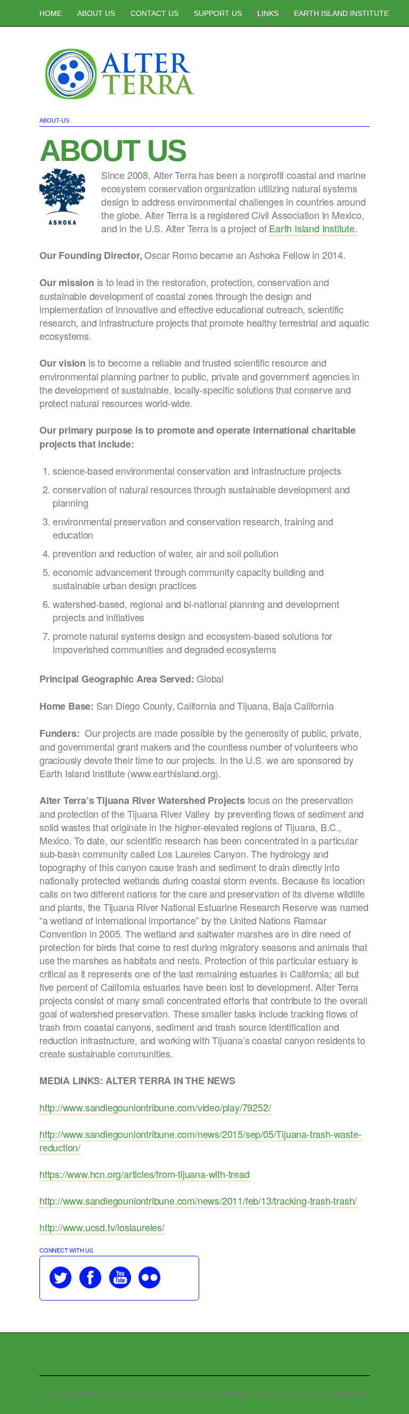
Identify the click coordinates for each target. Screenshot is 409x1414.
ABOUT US (96, 13)
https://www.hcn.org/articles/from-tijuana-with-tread (144, 1174)
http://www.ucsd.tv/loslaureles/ (102, 1227)
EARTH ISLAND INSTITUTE (341, 13)
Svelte (269, 1395)
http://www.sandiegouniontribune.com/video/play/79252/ (155, 1107)
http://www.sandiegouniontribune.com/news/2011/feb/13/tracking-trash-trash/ (198, 1200)
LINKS (268, 13)
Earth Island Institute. (313, 228)
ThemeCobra (347, 1395)
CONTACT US (154, 13)
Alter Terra (80, 1395)
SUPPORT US (218, 13)
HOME (50, 13)
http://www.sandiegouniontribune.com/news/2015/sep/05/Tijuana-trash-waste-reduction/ (200, 1140)
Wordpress (233, 1395)
